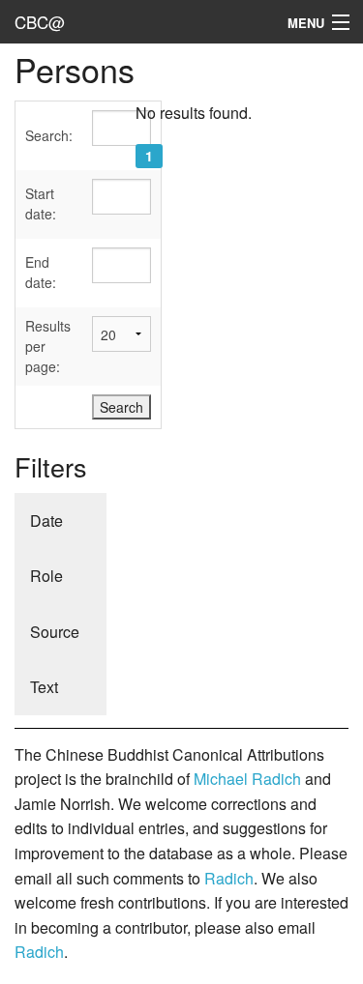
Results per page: (48, 346)
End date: (40, 272)
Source (54, 632)
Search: (49, 135)
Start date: (40, 203)
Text (44, 687)
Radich (229, 878)
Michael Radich (247, 778)
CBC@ (40, 22)
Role (46, 575)
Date (46, 520)
